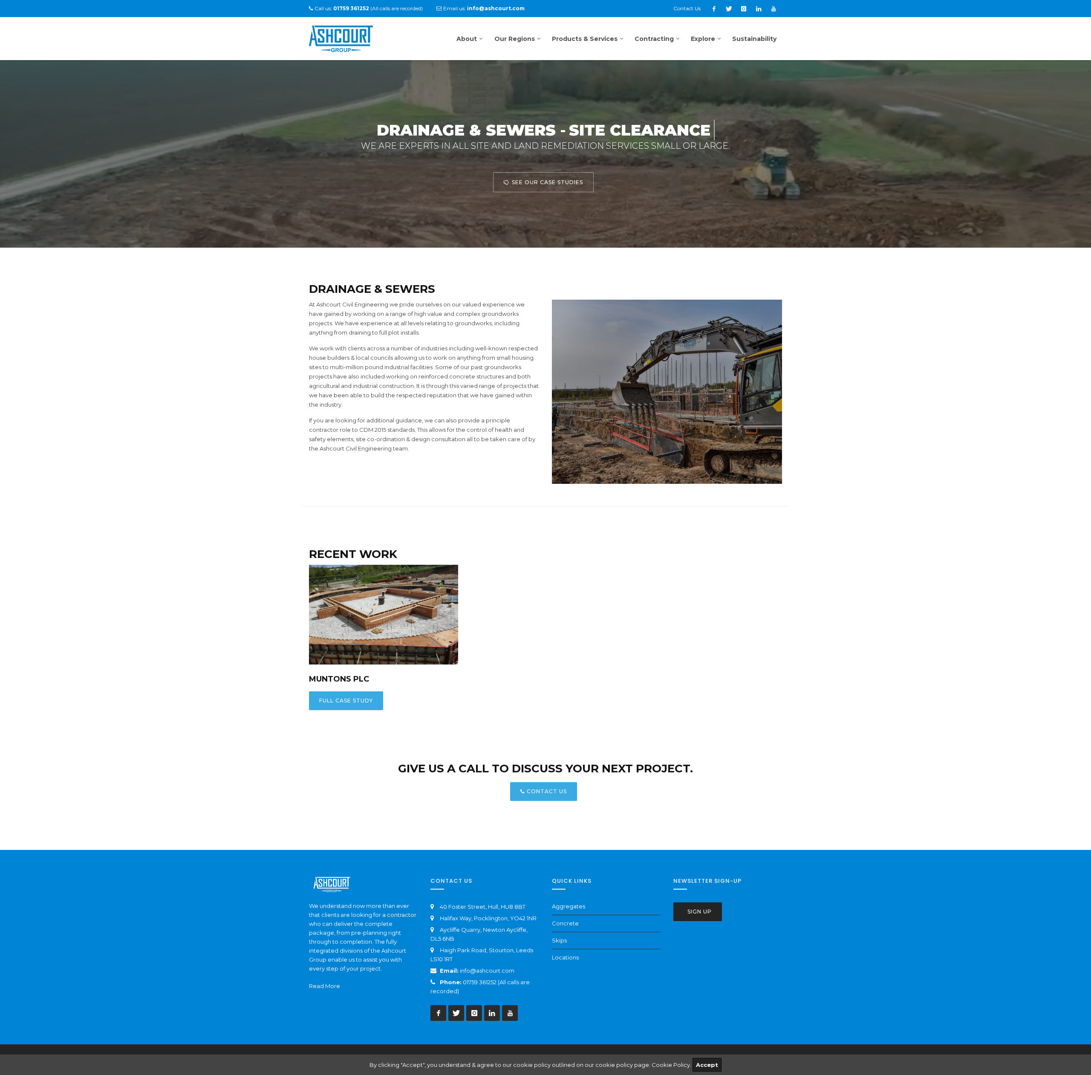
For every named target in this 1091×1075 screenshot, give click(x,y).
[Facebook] (713, 8)
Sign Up (699, 911)
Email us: (484, 8)
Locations (565, 957)
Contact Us (687, 8)
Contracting (654, 39)
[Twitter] (728, 8)
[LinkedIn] (758, 8)
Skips (559, 940)
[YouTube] (773, 8)
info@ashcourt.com (487, 970)
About (466, 39)
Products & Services (585, 39)
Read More (324, 986)
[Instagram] (743, 8)
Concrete (565, 923)
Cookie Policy (671, 1064)
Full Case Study (346, 700)
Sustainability (754, 39)
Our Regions (514, 39)
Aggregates (568, 906)
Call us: (342, 8)
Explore (703, 39)
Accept (707, 1064)
